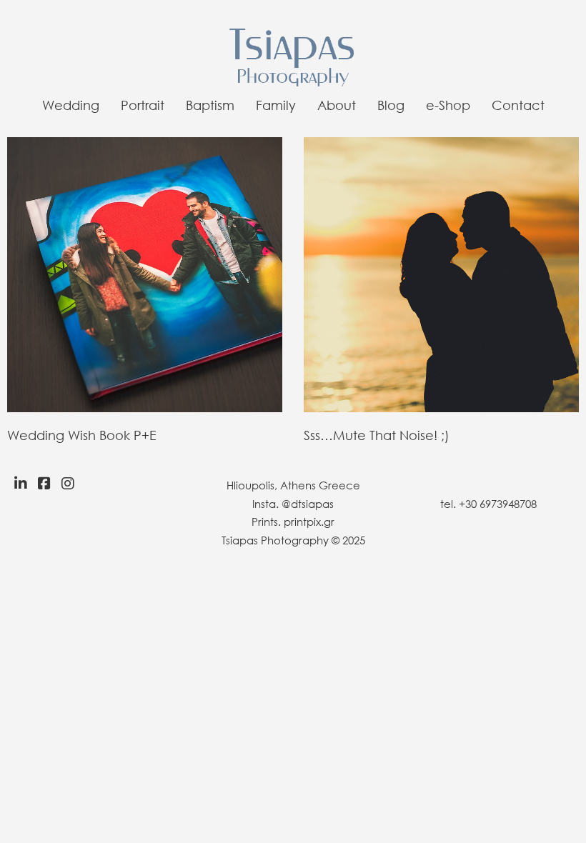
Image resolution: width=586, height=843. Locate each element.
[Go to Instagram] (71, 484)
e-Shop (448, 105)
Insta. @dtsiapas (293, 504)
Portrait (142, 105)
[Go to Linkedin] (17, 484)
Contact (518, 105)
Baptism (210, 105)
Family (276, 105)
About (336, 105)
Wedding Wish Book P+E (82, 435)
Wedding (70, 105)
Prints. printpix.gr (293, 521)
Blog (390, 105)
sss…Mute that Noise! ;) (377, 435)
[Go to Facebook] (44, 484)
